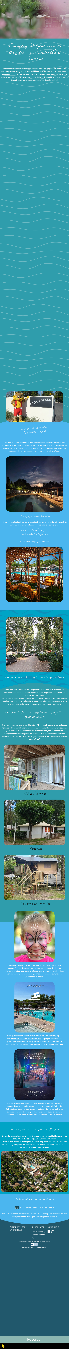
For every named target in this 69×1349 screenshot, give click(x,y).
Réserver (34, 1339)
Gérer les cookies (45, 1241)
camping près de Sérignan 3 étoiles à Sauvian (20, 71)
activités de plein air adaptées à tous (26, 1038)
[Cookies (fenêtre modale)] (3, 1346)
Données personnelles (34, 1241)
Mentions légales (23, 1241)
